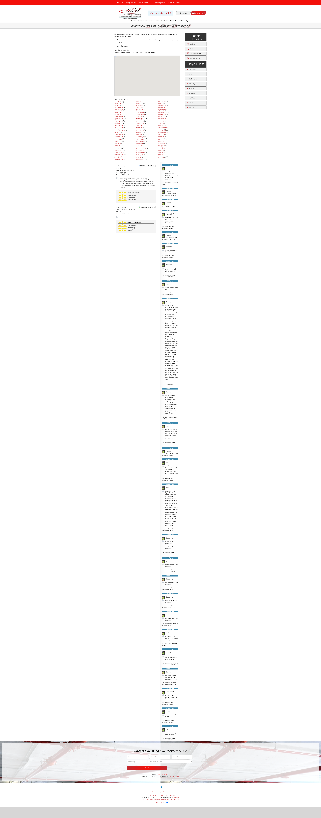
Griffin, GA (117, 132)
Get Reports (145, 3)
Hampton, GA (140, 132)
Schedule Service (175, 3)
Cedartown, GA (119, 116)
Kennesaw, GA (140, 136)
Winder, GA (161, 158)
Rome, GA (139, 147)
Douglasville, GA (162, 127)
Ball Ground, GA (162, 105)
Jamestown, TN (119, 134)
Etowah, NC (161, 129)
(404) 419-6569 (120, 3)
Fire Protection (193, 79)
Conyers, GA (161, 122)
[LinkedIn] (162, 787)
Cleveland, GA (140, 120)
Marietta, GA (118, 141)
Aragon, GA (118, 103)
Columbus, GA (140, 122)
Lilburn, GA (161, 138)
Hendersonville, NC (163, 132)
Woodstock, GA (119, 159)
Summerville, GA (119, 154)
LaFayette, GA (118, 138)
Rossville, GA (161, 147)
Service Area (192, 93)
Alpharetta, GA (162, 102)
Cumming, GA (140, 123)
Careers (191, 103)
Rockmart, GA (161, 145)
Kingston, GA (161, 136)
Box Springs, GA (119, 109)
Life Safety (192, 84)
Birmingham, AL (119, 107)
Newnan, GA (139, 143)
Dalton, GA (161, 125)
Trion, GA (117, 158)
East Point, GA (140, 129)
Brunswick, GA (162, 109)
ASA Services (193, 69)
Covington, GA (118, 123)
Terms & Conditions (152, 795)
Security (191, 88)
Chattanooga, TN (140, 118)
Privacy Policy (164, 795)
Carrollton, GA (140, 112)
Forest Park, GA (140, 131)
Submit (147, 768)
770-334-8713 (160, 13)
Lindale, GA (118, 140)
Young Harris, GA (141, 159)
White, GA (139, 158)
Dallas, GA (139, 125)
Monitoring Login (159, 3)
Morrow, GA (118, 143)
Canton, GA (118, 112)
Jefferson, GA (161, 134)
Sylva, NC (160, 154)
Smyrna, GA (161, 150)
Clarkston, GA (118, 120)
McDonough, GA (162, 141)
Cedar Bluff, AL (162, 114)
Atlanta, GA (139, 103)
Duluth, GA (118, 129)
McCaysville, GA (140, 141)
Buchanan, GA (118, 111)
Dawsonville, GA (119, 127)
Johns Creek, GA (119, 136)
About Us (191, 107)
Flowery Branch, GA (120, 131)
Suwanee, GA (139, 154)
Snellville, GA (118, 152)
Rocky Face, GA (119, 147)
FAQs (190, 74)
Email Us (192, 44)
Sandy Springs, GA (141, 149)
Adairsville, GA (140, 102)
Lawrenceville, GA (141, 138)
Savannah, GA (161, 149)
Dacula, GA (161, 123)
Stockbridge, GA (140, 152)
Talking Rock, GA (119, 156)
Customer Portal (195, 49)
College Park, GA (119, 122)
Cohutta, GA (161, 120)
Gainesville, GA (162, 131)
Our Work (192, 98)
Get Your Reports (195, 54)
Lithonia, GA (139, 140)
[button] (187, 20)
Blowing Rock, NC (162, 107)
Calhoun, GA (161, 111)
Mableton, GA (161, 140)
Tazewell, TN (139, 156)
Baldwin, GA (139, 105)
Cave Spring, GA (140, 114)
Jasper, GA (139, 134)
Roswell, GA (118, 149)
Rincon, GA (139, 145)
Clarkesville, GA (162, 118)
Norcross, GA (161, 143)
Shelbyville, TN (140, 150)
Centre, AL (139, 116)
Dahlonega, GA (119, 125)
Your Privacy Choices (159, 803)
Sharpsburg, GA (119, 150)
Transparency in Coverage (160, 792)
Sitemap (172, 795)
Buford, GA (139, 111)
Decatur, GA (139, 127)
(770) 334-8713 (174, 777)
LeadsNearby (175, 797)
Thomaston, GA (162, 156)
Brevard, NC (139, 109)
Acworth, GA (118, 102)
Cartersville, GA (162, 112)
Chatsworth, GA (119, 118)
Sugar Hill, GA (161, 152)
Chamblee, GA (162, 116)
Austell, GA (161, 103)
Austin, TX (117, 105)
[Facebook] (159, 787)
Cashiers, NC (118, 114)
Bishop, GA (139, 107)
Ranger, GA (118, 145)
